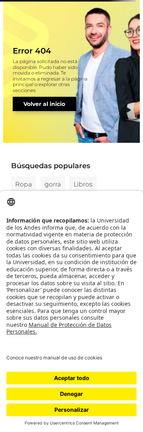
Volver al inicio (44, 104)
